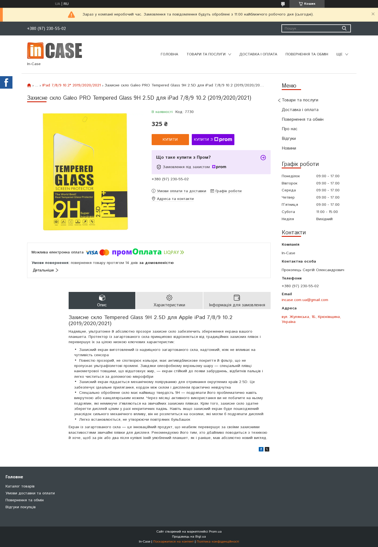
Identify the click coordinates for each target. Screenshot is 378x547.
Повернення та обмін (307, 54)
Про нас (289, 129)
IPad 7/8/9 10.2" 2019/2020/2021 (71, 85)
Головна (169, 54)
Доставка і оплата (258, 54)
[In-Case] (54, 50)
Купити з (203, 139)
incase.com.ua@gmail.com (305, 300)
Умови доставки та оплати (30, 493)
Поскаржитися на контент (173, 541)
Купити (170, 139)
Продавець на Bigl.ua (189, 536)
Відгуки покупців (21, 507)
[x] (267, 450)
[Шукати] (344, 28)
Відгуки (289, 139)
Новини (289, 148)
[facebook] (261, 450)
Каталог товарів (20, 486)
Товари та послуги (206, 54)
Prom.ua (215, 531)
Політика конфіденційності (218, 541)
